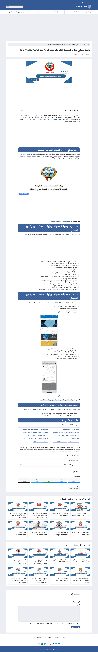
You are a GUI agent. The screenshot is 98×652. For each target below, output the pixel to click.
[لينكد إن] (42, 643)
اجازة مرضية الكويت (74, 488)
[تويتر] (56, 643)
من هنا (43, 261)
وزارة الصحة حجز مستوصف (71, 429)
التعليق (78, 605)
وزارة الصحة (73, 545)
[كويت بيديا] (83, 7)
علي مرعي (83, 54)
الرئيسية (86, 44)
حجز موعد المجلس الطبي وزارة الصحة (68, 435)
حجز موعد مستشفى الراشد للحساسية (68, 438)
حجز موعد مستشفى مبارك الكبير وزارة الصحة (66, 432)
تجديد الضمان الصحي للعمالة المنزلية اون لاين (66, 441)
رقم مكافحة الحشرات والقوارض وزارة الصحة (35, 432)
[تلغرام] (44, 643)
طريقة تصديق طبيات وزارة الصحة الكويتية (62, 221)
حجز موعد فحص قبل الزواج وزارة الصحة (37, 435)
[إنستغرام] (50, 643)
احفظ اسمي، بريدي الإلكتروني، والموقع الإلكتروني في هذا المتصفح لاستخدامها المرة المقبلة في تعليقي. (53, 623)
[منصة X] (53, 643)
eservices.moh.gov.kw (30, 154)
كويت (71, 119)
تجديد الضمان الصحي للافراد (40, 441)
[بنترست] (39, 643)
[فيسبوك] (59, 643)
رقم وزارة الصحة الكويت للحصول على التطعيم (35, 429)
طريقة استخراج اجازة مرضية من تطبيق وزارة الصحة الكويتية (57, 400)
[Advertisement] (49, 26)
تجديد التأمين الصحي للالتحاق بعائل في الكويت (35, 438)
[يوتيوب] (47, 643)
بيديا (68, 119)
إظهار (22, 110)
